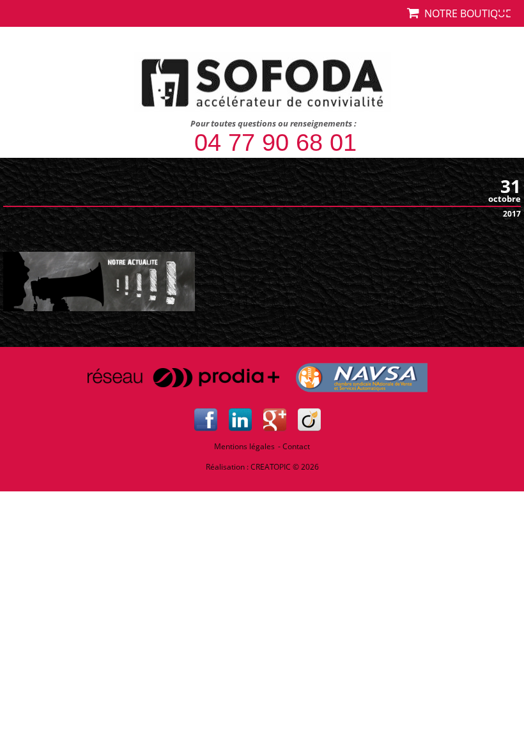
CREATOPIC (270, 466)
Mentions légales (244, 446)
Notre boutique (465, 13)
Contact (296, 446)
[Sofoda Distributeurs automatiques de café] (262, 80)
